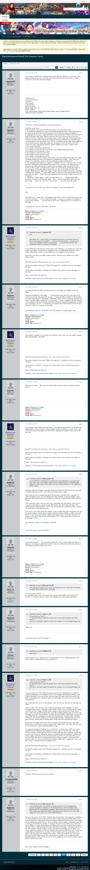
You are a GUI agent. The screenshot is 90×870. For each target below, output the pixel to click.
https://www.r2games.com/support (65, 278)
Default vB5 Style (9, 862)
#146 (80, 610)
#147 (80, 647)
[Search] (86, 9)
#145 (80, 581)
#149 (80, 771)
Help (66, 862)
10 (63, 855)
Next (84, 855)
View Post (50, 232)
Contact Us (75, 862)
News (33, 36)
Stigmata (37, 206)
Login (83, 1)
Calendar (5, 20)
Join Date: (9, 90)
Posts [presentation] (5, 63)
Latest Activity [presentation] (15, 63)
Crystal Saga (26, 36)
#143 (80, 474)
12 (73, 855)
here (45, 275)
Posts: (9, 93)
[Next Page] (77, 67)
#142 (80, 424)
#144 (80, 539)
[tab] (5, 63)
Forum (9, 36)
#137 (80, 121)
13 (78, 855)
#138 (80, 228)
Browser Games (17, 36)
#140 (80, 332)
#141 (80, 382)
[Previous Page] (72, 67)
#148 (80, 675)
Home (3, 36)
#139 (80, 287)
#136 (80, 73)
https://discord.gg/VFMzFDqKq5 (59, 262)
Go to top (84, 862)
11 (68, 855)
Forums (5, 17)
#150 (80, 799)
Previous (32, 855)
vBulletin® (79, 866)
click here (9, 51)
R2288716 (38, 522)
